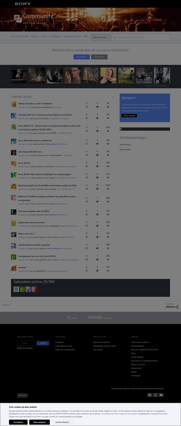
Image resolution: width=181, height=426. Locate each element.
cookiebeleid (155, 413)
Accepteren (18, 422)
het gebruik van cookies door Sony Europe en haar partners (114, 413)
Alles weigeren (39, 422)
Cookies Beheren (62, 422)
